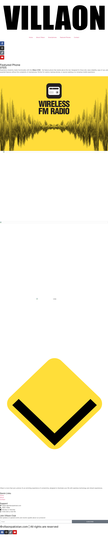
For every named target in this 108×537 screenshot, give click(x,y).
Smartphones (52, 37)
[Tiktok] (2, 53)
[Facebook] (2, 532)
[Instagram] (2, 48)
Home (31, 37)
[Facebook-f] (2, 43)
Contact (76, 37)
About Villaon (40, 37)
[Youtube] (2, 57)
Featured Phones (65, 37)
